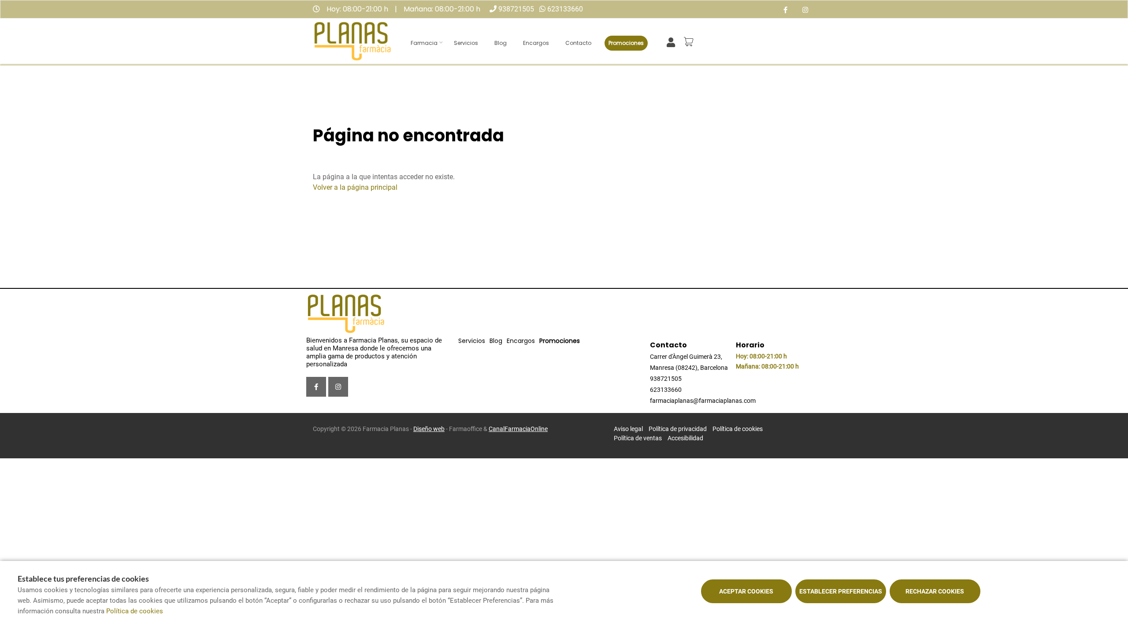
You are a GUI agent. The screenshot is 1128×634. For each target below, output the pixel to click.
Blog (500, 43)
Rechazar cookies (934, 591)
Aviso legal (628, 428)
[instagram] (805, 10)
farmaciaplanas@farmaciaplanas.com (703, 400)
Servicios (466, 43)
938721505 (516, 9)
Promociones (626, 43)
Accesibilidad (685, 438)
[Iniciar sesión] (673, 42)
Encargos (536, 43)
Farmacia (424, 43)
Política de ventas (638, 438)
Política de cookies (737, 428)
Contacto (578, 43)
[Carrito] (690, 41)
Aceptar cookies (746, 591)
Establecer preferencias (840, 591)
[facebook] (785, 10)
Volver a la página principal (355, 187)
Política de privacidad (678, 428)
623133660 (565, 9)
